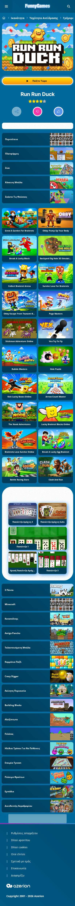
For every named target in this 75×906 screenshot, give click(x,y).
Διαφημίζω (17, 875)
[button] (68, 6)
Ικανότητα (17, 18)
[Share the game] (16, 111)
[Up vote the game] (58, 111)
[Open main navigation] (6, 6)
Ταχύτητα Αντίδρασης (43, 18)
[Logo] (37, 6)
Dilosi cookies (19, 847)
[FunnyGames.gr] (4, 18)
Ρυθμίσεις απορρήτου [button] (24, 833)
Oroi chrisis (18, 854)
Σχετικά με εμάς (21, 861)
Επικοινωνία (18, 868)
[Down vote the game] (37, 111)
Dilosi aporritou (20, 840)
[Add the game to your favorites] (67, 30)
